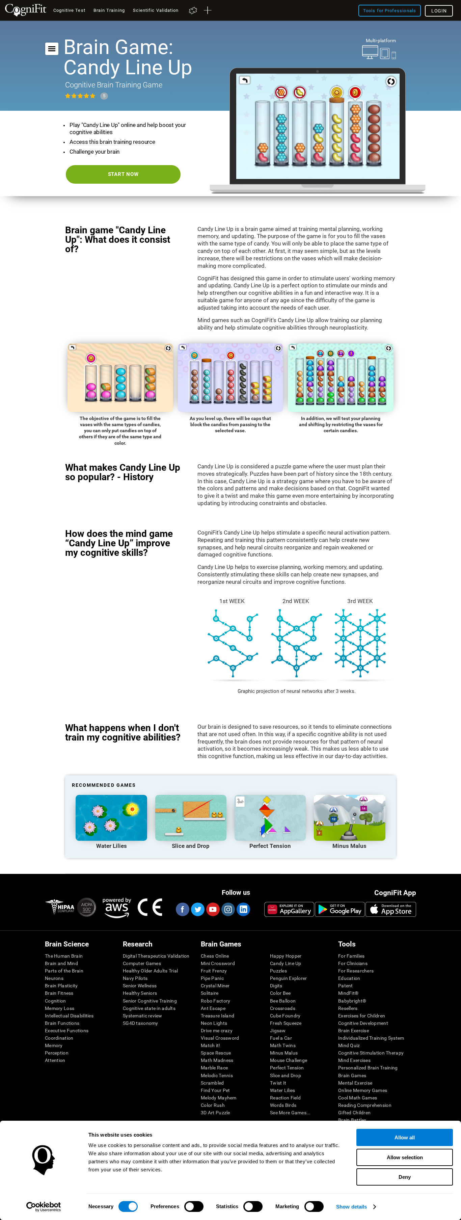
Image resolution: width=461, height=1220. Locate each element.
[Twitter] (197, 909)
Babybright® (352, 1001)
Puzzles (278, 971)
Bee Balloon (283, 1001)
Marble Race (214, 1067)
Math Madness (217, 1060)
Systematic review (142, 1015)
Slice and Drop (285, 1075)
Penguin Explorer (288, 978)
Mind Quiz (349, 1045)
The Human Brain (64, 956)
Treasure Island (217, 1015)
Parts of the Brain (64, 971)
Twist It (278, 1083)
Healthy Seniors (140, 993)
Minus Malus (284, 1053)
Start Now (123, 174)
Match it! (210, 1045)
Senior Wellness (140, 985)
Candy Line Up (285, 963)
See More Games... (290, 1112)
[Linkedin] (243, 909)
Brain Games (352, 1075)
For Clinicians (353, 963)
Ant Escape (213, 1008)
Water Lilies (282, 1090)
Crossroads (282, 1008)
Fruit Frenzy (214, 971)
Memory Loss (59, 1008)
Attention (55, 1060)
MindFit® (348, 993)
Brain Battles (352, 1120)
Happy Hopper (285, 956)
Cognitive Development (363, 1023)
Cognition (55, 1001)
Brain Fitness (59, 993)
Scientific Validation (156, 10)
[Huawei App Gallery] (289, 909)
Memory (54, 1045)
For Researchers (356, 971)
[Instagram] (228, 909)
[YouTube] (213, 909)
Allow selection (405, 1157)
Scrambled (212, 1083)
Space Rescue (216, 1053)
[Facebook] (182, 909)
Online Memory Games (362, 1090)
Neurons (54, 978)
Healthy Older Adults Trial (150, 971)
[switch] (194, 1206)
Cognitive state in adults (149, 1008)
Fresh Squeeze (286, 1023)
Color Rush (213, 1105)
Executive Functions (66, 1030)
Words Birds (283, 1105)
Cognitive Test (69, 10)
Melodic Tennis (217, 1075)
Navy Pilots (135, 978)
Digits (276, 985)
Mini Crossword (218, 963)
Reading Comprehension (364, 1105)
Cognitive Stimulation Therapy (371, 1053)
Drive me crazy (217, 1030)
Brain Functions (62, 1023)
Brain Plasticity (61, 985)
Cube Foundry (285, 1015)
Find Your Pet (215, 1090)
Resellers (348, 1008)
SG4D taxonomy (140, 1023)
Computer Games (142, 963)
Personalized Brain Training (368, 1067)
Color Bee (280, 993)
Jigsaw (278, 1030)
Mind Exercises (354, 1060)
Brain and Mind (61, 963)
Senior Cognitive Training (150, 1001)
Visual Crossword (220, 1038)
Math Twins (283, 1045)
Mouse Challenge (288, 1060)
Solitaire (210, 993)
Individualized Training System (371, 1038)
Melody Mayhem (219, 1097)
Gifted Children (354, 1112)
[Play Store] (340, 909)
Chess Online (215, 956)
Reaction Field (285, 1097)
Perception (57, 1053)
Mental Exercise (355, 1083)
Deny (405, 1177)
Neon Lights (214, 1023)
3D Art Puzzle (215, 1112)
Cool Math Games (357, 1097)
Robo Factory (215, 1001)
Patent (345, 985)
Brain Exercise (353, 1030)
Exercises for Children (361, 1015)
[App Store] (390, 909)
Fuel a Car (281, 1038)
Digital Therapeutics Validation (156, 956)
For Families (351, 956)
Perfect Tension (287, 1067)
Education (349, 978)
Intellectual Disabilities (69, 1015)
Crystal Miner (215, 985)
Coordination (59, 1038)
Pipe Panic (212, 978)
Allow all (405, 1137)
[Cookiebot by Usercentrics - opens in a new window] (43, 1207)
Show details (351, 1207)
